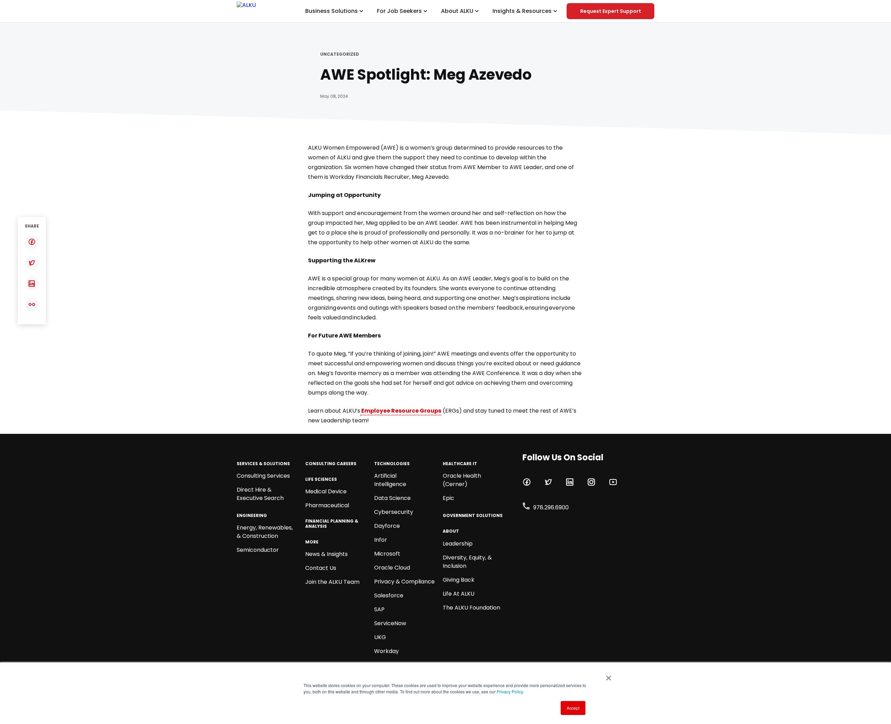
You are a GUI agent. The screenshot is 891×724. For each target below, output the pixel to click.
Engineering (252, 515)
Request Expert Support (610, 11)
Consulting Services (263, 476)
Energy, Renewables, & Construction (265, 532)
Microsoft (387, 554)
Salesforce (388, 595)
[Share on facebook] (32, 242)
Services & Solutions (263, 463)
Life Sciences (321, 479)
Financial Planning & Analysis (331, 524)
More (311, 542)
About (451, 531)
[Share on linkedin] (32, 284)
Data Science (392, 498)
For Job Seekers (399, 11)
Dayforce (387, 526)
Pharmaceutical (327, 505)
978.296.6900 (551, 507)
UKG (380, 637)
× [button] (607, 676)
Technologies (392, 463)
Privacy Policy (510, 691)
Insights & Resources (522, 11)
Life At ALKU (458, 594)
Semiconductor (258, 550)
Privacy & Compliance (404, 582)
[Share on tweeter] (32, 263)
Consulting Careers (330, 463)
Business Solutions (331, 11)
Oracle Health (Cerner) (462, 480)
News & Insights (326, 554)
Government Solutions (473, 515)
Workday (386, 651)
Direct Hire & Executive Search (260, 494)
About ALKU (457, 11)
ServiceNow (390, 623)
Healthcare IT (460, 463)
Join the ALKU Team (332, 582)
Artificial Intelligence (390, 480)
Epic (448, 498)
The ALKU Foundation (471, 608)
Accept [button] (573, 708)
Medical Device (326, 491)
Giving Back (458, 580)
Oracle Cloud (392, 568)
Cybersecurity (393, 512)
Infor (380, 540)
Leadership (458, 544)
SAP (379, 609)
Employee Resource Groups (400, 411)
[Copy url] (32, 305)
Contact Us (320, 568)
